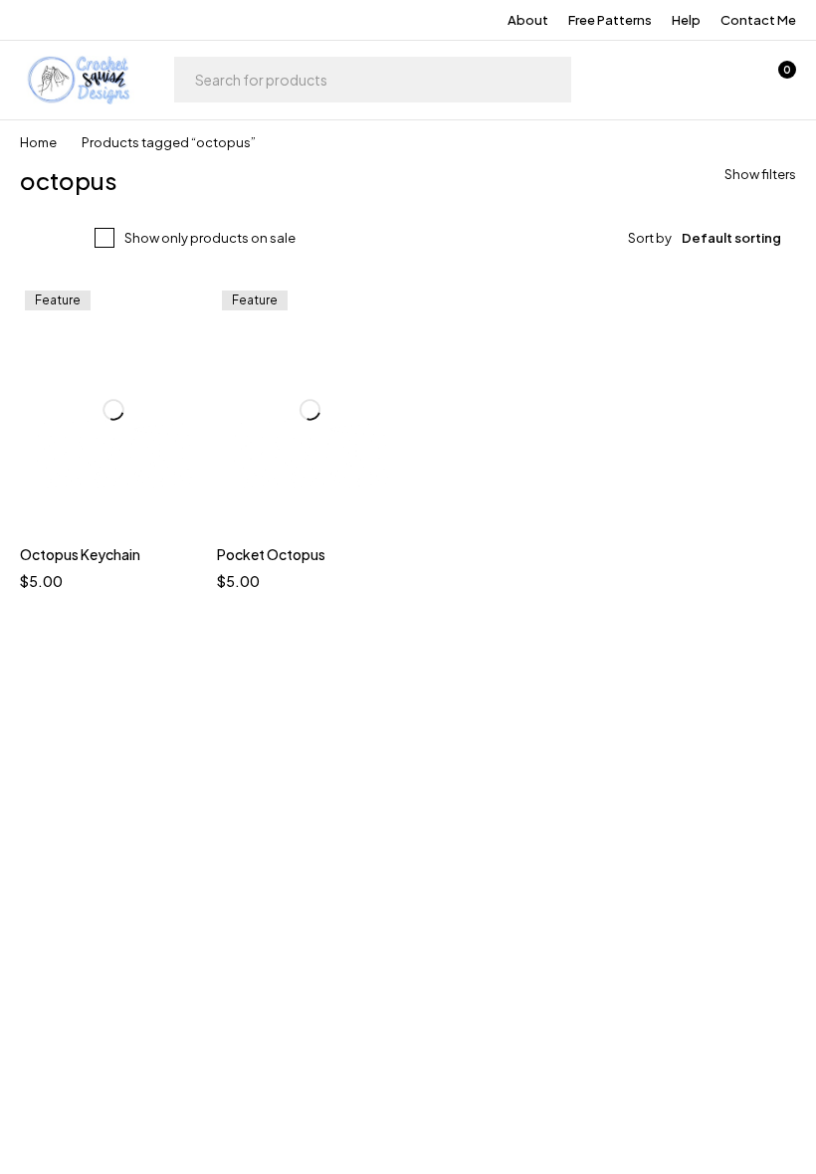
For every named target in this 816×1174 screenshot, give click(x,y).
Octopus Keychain (80, 554)
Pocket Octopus (271, 554)
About (528, 20)
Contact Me (758, 20)
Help (686, 20)
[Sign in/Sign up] (673, 80)
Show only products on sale (210, 238)
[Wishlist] (724, 80)
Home (38, 142)
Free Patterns (610, 20)
